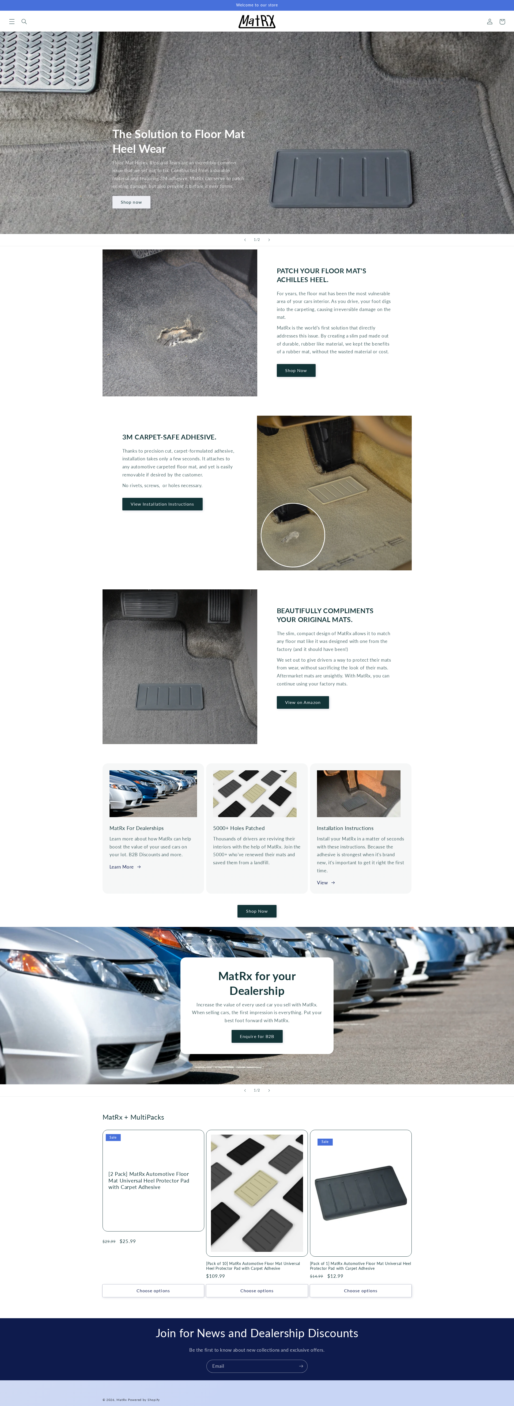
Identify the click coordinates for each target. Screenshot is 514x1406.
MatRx (121, 1399)
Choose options (153, 1290)
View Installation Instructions (162, 503)
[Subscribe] (301, 1366)
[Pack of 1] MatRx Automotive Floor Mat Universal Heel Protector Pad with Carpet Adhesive (360, 1266)
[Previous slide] (245, 240)
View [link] (322, 882)
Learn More (121, 866)
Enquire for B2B (257, 1036)
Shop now (131, 201)
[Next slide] (269, 240)
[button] (12, 22)
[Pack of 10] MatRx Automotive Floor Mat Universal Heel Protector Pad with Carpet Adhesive (253, 1266)
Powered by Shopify (144, 1399)
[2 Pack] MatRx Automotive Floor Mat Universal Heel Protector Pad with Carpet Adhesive (148, 1180)
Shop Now (296, 370)
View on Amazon (303, 702)
